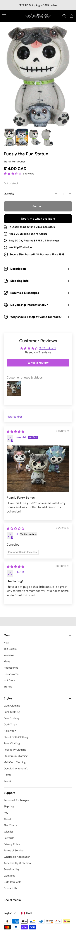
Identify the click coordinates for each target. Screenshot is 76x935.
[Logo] (38, 15)
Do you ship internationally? (29, 305)
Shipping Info (19, 280)
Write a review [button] (38, 363)
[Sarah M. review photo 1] (38, 469)
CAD (29, 913)
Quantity (9, 193)
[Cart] (71, 16)
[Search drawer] (64, 16)
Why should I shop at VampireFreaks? (35, 317)
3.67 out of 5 (47, 348)
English (8, 913)
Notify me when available (38, 219)
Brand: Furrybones (14, 161)
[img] (15, 431)
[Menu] (4, 16)
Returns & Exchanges (24, 293)
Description (18, 268)
